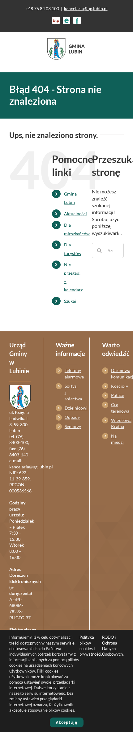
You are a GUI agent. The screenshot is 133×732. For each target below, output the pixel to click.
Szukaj (70, 301)
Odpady (71, 417)
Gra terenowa (117, 407)
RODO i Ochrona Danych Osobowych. (113, 646)
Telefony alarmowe (71, 373)
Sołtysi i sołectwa (71, 392)
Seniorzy (71, 426)
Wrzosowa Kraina (117, 423)
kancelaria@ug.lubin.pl (86, 8)
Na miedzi (117, 439)
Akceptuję (66, 722)
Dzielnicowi (71, 407)
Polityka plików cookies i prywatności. (90, 646)
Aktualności (75, 213)
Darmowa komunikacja (117, 373)
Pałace (117, 395)
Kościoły (117, 386)
